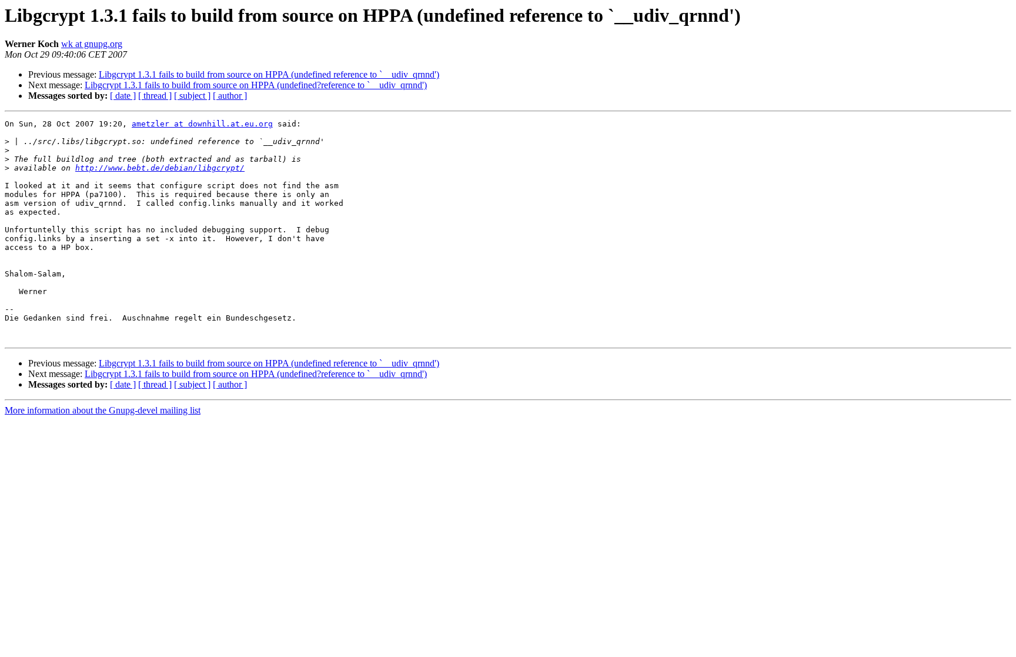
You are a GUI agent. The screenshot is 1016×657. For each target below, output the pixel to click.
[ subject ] (192, 96)
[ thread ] (155, 96)
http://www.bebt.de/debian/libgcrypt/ (160, 168)
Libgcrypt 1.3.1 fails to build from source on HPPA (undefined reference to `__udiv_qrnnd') (269, 74)
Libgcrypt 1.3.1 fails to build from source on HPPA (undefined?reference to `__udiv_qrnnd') (256, 85)
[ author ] (230, 96)
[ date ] (123, 96)
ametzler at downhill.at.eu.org (202, 123)
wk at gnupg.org (91, 44)
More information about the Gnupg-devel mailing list (102, 410)
